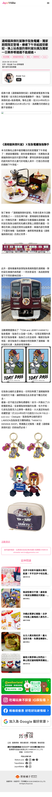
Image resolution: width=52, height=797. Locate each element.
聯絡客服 (41, 743)
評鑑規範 (33, 743)
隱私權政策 (24, 743)
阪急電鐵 (6, 57)
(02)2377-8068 (28, 747)
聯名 (28, 57)
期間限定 (36, 57)
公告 (9, 743)
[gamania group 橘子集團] (26, 776)
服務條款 (15, 743)
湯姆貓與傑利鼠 (18, 57)
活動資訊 (5, 542)
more (45, 57)
